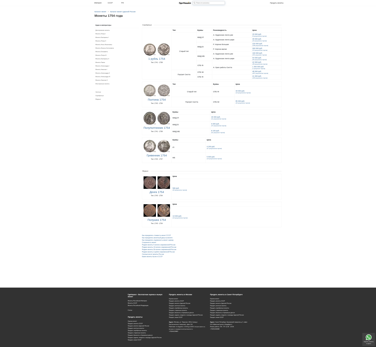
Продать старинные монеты (137, 333)
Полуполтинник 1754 (157, 127)
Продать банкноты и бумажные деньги (140, 335)
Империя (98, 3)
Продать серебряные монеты (137, 330)
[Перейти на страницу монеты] (231, 63)
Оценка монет (132, 321)
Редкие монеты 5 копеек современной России (158, 245)
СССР (110, 3)
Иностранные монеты (102, 84)
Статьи (130, 310)
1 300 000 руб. (258, 67)
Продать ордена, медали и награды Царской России (145, 337)
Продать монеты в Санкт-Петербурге (226, 295)
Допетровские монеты (102, 30)
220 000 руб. (260, 44)
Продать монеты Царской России (138, 326)
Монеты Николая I (101, 69)
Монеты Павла (100, 62)
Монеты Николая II (101, 80)
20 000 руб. (259, 35)
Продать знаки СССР (134, 340)
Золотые (98, 92)
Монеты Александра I (102, 66)
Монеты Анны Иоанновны (103, 44)
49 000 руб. (259, 40)
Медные (98, 99)
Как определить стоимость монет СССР (156, 235)
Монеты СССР (132, 303)
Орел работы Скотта (222, 67)
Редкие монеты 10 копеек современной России (159, 247)
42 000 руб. (259, 63)
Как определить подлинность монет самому (158, 240)
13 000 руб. (180, 217)
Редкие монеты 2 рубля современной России (158, 252)
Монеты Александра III (102, 76)
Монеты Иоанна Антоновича (104, 48)
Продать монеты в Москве (180, 295)
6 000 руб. (218, 124)
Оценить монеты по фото (369, 342)
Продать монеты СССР (135, 323)
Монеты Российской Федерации (138, 305)
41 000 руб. (260, 77)
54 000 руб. (259, 58)
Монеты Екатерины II (102, 59)
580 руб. (180, 189)
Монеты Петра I (100, 34)
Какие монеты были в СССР (152, 256)
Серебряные (99, 95)
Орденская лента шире (223, 40)
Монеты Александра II (102, 73)
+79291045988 (214, 329)
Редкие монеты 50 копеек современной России (159, 249)
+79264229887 (173, 331)
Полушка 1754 (157, 219)
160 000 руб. (259, 54)
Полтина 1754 (157, 99)
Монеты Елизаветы (101, 51)
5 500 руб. (214, 157)
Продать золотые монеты (136, 328)
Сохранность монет (149, 242)
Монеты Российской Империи (137, 301)
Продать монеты (276, 3)
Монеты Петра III (100, 55)
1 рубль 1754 (156, 58)
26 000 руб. (218, 118)
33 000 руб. (243, 92)
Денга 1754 (157, 192)
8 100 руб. (218, 131)
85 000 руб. (243, 102)
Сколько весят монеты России (153, 254)
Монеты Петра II (100, 41)
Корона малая (220, 49)
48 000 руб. (260, 72)
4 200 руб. (214, 147)
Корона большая (221, 44)
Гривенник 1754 (157, 155)
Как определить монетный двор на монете (157, 238)
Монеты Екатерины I (102, 37)
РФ (122, 3)
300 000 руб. (259, 49)
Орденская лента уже (223, 35)
